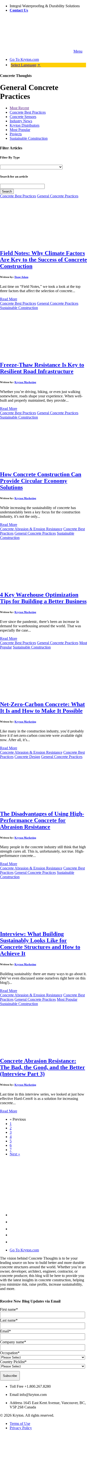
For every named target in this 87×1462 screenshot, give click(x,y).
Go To (24, 59)
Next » (15, 1154)
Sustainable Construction (29, 138)
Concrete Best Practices (28, 112)
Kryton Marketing (25, 382)
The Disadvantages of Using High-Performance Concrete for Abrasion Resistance (42, 820)
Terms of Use (20, 1423)
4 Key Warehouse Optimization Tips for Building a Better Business (43, 598)
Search (7, 191)
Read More (8, 299)
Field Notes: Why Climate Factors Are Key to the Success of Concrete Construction (43, 259)
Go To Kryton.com (24, 1250)
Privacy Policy (21, 1428)
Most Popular (20, 130)
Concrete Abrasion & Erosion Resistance (31, 529)
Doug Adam (21, 277)
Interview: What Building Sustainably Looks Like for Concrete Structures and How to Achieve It (40, 944)
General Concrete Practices (57, 196)
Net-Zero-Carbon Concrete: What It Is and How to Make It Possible (42, 707)
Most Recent (19, 108)
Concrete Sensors (23, 117)
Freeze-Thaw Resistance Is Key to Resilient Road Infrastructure (42, 368)
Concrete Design (27, 757)
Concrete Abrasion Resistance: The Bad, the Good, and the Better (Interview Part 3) (42, 1067)
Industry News (21, 121)
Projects (16, 134)
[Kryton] (36, 51)
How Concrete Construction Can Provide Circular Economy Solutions (40, 480)
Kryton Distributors (24, 125)
